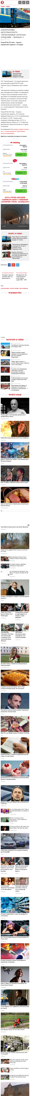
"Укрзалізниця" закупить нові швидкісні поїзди (17, 75)
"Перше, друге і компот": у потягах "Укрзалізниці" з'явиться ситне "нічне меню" (20, 363)
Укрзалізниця (5, 288)
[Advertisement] (15, 166)
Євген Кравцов (23, 288)
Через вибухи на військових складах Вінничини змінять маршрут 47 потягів (19, 238)
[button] (3, 217)
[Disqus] (15, 317)
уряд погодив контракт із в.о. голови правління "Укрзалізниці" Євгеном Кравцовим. (15, 131)
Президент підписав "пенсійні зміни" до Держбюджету (7, 276)
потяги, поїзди (14, 288)
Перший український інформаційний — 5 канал (2, 2)
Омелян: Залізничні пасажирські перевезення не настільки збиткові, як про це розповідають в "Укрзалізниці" (20, 255)
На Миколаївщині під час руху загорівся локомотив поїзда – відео (19, 379)
